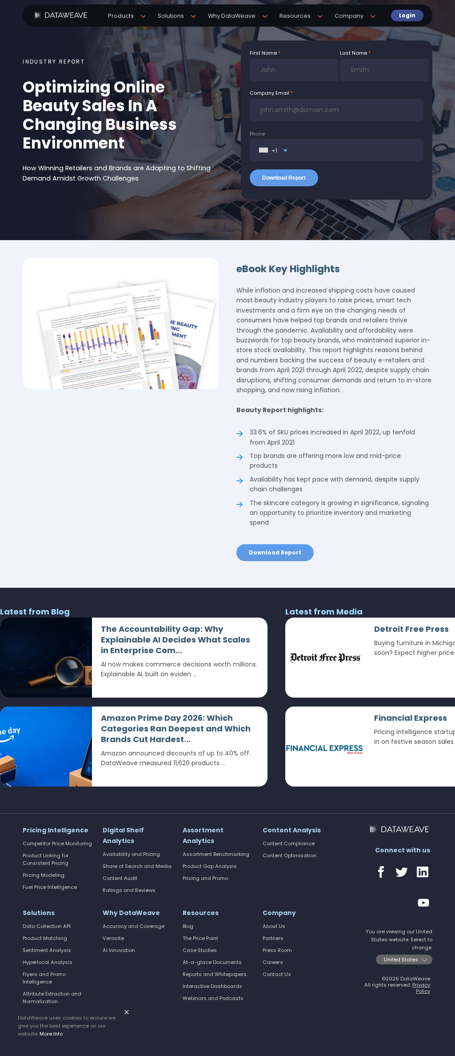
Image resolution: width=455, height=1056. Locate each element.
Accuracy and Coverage (133, 926)
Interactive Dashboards (212, 986)
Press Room (277, 950)
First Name (263, 52)
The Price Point (200, 938)
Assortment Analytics (203, 835)
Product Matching (45, 938)
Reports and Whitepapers (215, 974)
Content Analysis (292, 830)
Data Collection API (47, 926)
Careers (273, 962)
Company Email (269, 92)
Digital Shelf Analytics (123, 835)
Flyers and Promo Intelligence (44, 978)
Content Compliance (289, 843)
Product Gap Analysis (210, 866)
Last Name (353, 52)
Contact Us (277, 974)
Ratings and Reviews (129, 890)
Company (279, 912)
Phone (257, 133)
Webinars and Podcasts (213, 998)
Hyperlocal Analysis (47, 962)
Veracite (113, 938)
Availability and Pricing (131, 854)
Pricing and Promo (205, 878)
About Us (274, 926)
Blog (188, 926)
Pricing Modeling (43, 875)
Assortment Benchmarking (216, 854)
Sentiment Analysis (47, 950)
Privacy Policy (421, 988)
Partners (273, 938)
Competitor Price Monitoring (57, 843)
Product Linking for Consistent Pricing (45, 859)
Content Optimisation (289, 855)
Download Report (275, 552)
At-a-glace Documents (212, 962)
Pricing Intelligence (55, 830)
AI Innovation (119, 950)
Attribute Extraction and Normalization (52, 997)
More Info (51, 1033)
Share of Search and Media (137, 866)
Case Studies (200, 950)
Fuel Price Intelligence (50, 887)
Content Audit (120, 878)
